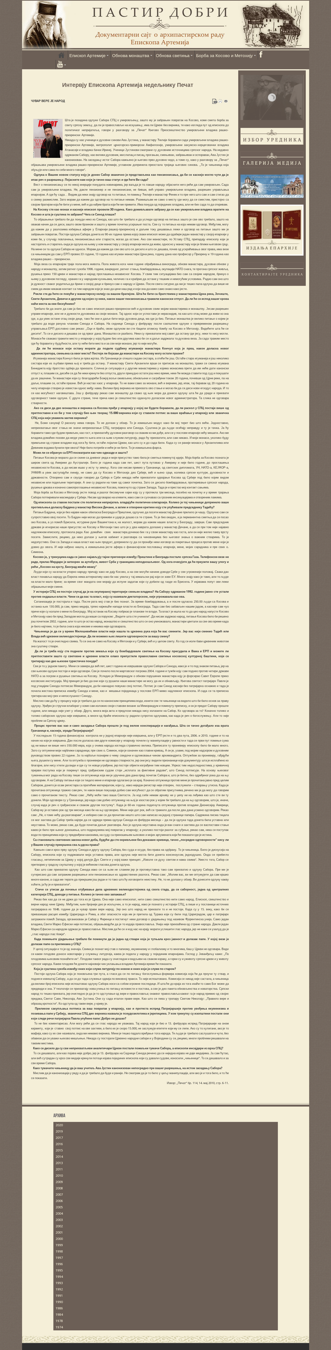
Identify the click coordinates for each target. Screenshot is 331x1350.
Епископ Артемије (87, 55)
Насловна (61, 55)
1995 (59, 1270)
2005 (59, 1207)
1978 (59, 1321)
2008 (59, 1188)
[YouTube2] (62, 64)
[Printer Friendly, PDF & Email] (220, 101)
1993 (59, 1283)
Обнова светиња (173, 55)
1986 (59, 1308)
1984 (59, 1315)
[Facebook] (261, 55)
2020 (59, 1125)
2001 (59, 1232)
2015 (59, 1150)
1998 (59, 1251)
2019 (59, 1131)
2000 (59, 1239)
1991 (59, 1296)
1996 (59, 1264)
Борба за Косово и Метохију (224, 55)
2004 (59, 1213)
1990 (59, 1302)
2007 (59, 1195)
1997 (59, 1258)
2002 (59, 1226)
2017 (59, 1138)
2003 (59, 1220)
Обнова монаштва (130, 55)
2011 (59, 1169)
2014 (59, 1157)
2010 (59, 1176)
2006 (59, 1201)
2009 (59, 1182)
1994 (59, 1277)
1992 (59, 1289)
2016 (59, 1144)
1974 (59, 1327)
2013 (59, 1163)
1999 (59, 1245)
